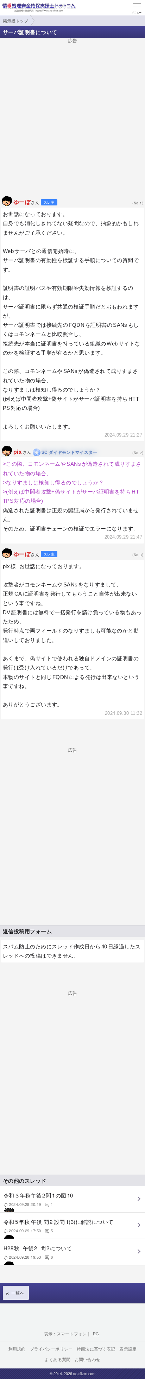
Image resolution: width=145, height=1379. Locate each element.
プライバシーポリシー (51, 1349)
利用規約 (17, 1349)
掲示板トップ (15, 21)
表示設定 (128, 1349)
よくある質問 (57, 1359)
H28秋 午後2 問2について (38, 1251)
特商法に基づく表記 (96, 1349)
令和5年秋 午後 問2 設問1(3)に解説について (59, 1225)
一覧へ (17, 1293)
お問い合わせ (87, 1359)
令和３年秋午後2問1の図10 (38, 1199)
